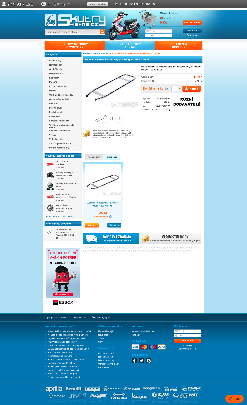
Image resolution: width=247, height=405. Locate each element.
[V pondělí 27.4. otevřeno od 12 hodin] (50, 197)
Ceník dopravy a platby (108, 363)
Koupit (91, 225)
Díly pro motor (56, 73)
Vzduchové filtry (57, 139)
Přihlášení (192, 30)
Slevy (100, 341)
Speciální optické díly (59, 121)
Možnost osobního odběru (60, 355)
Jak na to (136, 334)
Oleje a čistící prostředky (61, 95)
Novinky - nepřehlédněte (60, 155)
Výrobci (101, 338)
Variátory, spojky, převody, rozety (61, 126)
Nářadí (52, 91)
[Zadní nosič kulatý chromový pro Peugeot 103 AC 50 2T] (103, 182)
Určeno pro (112, 156)
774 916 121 (20, 4)
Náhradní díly (55, 65)
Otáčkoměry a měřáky (60, 99)
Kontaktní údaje (81, 317)
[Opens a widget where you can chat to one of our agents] (234, 399)
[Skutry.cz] (75, 25)
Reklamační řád (105, 356)
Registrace (192, 35)
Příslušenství (55, 112)
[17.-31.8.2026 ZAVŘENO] (50, 164)
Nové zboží (103, 334)
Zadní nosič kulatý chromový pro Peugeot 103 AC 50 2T (103, 204)
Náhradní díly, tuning (102, 53)
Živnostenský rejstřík (101, 317)
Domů (88, 53)
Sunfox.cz (65, 317)
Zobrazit (114, 225)
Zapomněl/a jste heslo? (187, 348)
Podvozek (54, 104)
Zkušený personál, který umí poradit (64, 376)
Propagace (54, 116)
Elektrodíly (54, 78)
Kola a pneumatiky (58, 86)
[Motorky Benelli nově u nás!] (50, 186)
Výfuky (52, 135)
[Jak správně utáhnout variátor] (50, 208)
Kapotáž (53, 82)
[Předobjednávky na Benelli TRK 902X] (50, 175)
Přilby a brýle (55, 108)
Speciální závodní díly (59, 131)
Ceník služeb (104, 367)
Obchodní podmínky (107, 353)
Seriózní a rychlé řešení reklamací (63, 369)
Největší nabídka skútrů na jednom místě (66, 338)
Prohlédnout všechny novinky (59, 216)
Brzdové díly (55, 61)
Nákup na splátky (106, 360)
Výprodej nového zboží (60, 143)
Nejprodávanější (105, 331)
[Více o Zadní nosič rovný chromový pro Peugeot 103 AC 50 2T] (50, 232)
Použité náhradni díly (59, 148)
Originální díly (55, 69)
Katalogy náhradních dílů (143, 331)
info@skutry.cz (59, 4)
